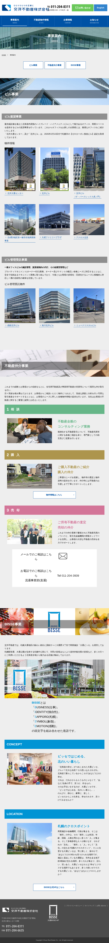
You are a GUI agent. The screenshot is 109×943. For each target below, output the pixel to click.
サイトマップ (89, 905)
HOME (4, 55)
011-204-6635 (15, 930)
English (100, 8)
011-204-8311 (60, 6)
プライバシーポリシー (74, 905)
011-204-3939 (70, 575)
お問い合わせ (85, 8)
